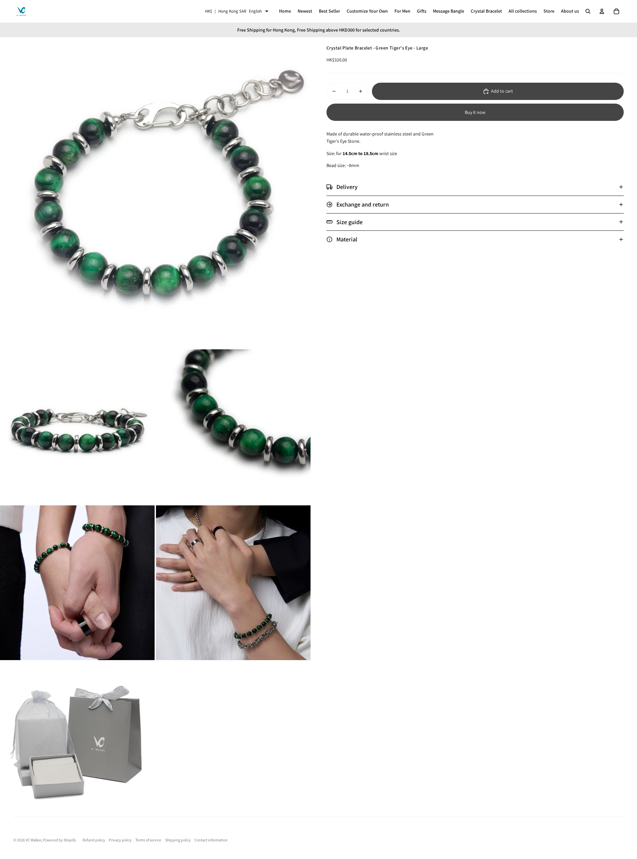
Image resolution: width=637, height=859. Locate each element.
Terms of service (148, 839)
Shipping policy (178, 839)
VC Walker (33, 839)
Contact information (211, 839)
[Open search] (588, 11)
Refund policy (94, 839)
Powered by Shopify (59, 839)
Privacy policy (120, 839)
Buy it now (475, 112)
